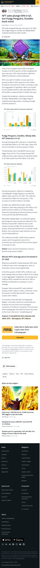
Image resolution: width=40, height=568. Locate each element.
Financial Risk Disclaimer (6, 533)
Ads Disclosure (6, 529)
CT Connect (25, 509)
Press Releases (6, 493)
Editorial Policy (14, 349)
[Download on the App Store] (7, 540)
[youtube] (20, 544)
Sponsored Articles (7, 490)
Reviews (24, 481)
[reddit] (24, 544)
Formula (24, 490)
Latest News (5, 25)
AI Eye (23, 468)
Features (24, 454)
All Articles (25, 451)
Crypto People (26, 458)
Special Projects (6, 500)
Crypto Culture (26, 472)
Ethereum (5, 461)
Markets (4, 454)
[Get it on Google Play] (18, 540)
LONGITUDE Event (27, 506)
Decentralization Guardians (27, 498)
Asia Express (25, 465)
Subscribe (20, 337)
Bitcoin (4, 458)
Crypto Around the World (27, 476)
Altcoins (4, 465)
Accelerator (25, 493)
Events (24, 502)
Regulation (5, 472)
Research (4, 497)
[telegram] (10, 544)
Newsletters (5, 522)
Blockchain (5, 468)
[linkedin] (6, 544)
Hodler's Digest (26, 461)
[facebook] (13, 544)
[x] (3, 544)
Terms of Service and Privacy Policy (11, 565)
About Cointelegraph (8, 518)
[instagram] (17, 544)
